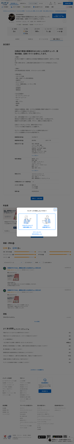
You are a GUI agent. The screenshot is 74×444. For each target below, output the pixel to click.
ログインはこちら (37, 232)
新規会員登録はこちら (37, 234)
